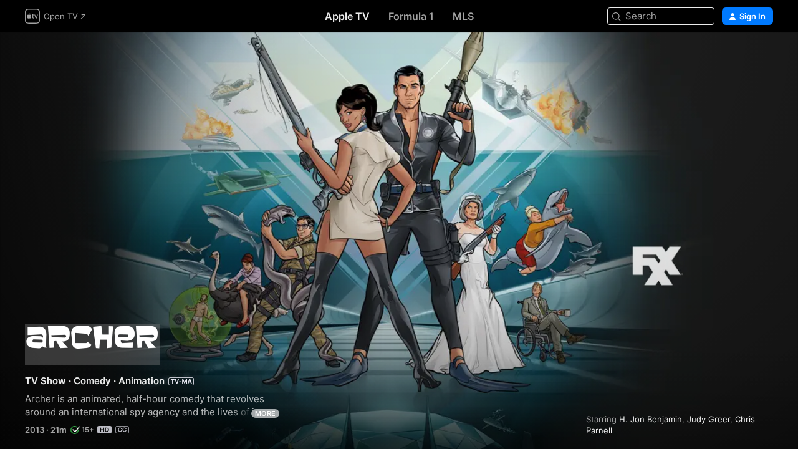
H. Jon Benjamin (650, 419)
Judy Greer (708, 419)
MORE (265, 413)
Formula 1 (411, 16)
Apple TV (347, 16)
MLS (463, 16)
